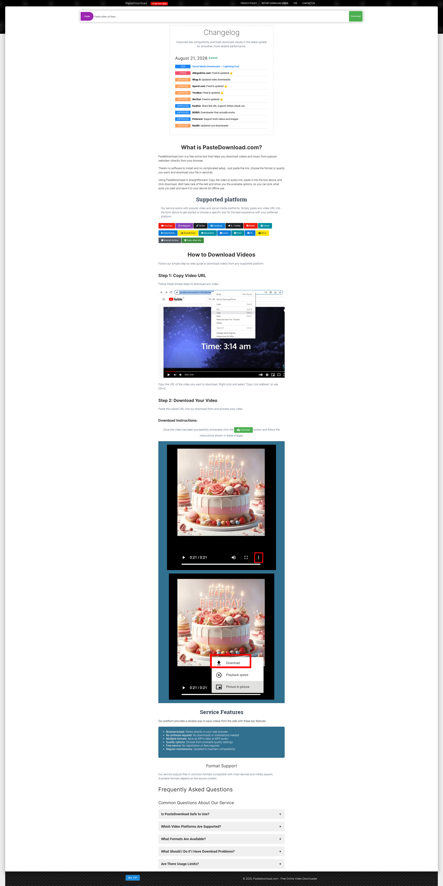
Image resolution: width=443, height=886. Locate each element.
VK (251, 233)
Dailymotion (169, 233)
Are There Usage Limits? (180, 864)
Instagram (185, 226)
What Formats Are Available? (183, 839)
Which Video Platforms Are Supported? (191, 826)
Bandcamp (208, 233)
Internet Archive (170, 240)
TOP (133, 877)
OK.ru (263, 233)
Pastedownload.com (265, 878)
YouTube (168, 226)
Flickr (239, 233)
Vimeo (266, 226)
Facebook (217, 226)
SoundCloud (189, 233)
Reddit (251, 226)
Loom (225, 233)
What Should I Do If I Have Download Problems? (198, 851)
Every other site (193, 240)
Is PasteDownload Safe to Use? (185, 814)
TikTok (201, 226)
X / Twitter (235, 226)
